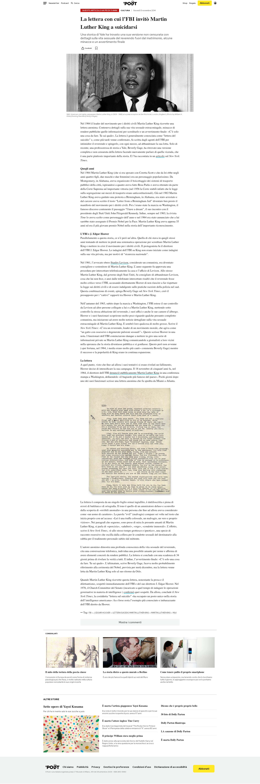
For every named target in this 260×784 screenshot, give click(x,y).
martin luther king (161, 612)
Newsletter (54, 3)
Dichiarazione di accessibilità (170, 766)
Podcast (65, 3)
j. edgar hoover (102, 612)
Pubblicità (82, 766)
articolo (160, 156)
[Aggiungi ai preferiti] (96, 48)
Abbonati (204, 3)
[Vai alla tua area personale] (215, 3)
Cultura (125, 10)
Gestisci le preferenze (116, 766)
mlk (175, 612)
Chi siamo (68, 766)
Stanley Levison (119, 262)
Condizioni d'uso (141, 766)
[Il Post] (130, 3)
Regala (192, 3)
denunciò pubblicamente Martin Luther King (134, 373)
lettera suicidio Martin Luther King (131, 612)
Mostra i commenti (130, 622)
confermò (129, 592)
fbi (90, 612)
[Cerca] (72, 3)
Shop (185, 3)
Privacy (96, 766)
